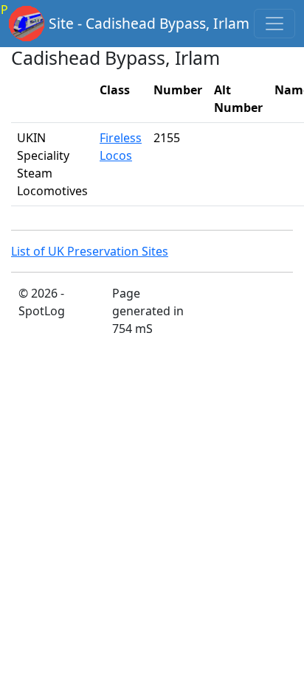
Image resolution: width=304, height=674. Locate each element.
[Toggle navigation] (274, 23)
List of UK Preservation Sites (89, 251)
